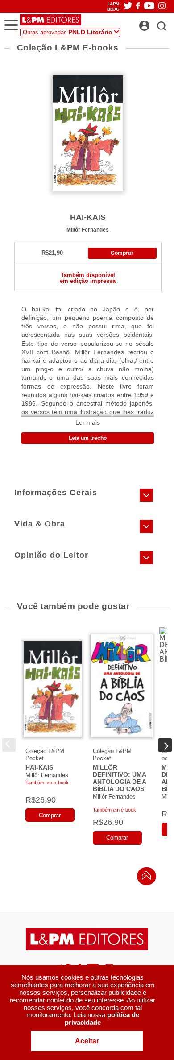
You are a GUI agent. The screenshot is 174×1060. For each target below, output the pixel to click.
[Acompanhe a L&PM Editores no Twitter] (128, 6)
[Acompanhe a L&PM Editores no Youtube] (149, 6)
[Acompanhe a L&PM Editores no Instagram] (161, 6)
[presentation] (9, 745)
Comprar (122, 253)
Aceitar (87, 1041)
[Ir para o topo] (144, 878)
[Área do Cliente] (154, 23)
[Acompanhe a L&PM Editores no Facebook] (138, 6)
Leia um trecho (88, 438)
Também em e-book (47, 782)
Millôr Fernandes (87, 229)
